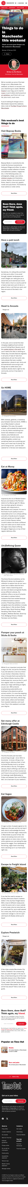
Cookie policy (5, 1153)
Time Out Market (20, 1135)
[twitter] (7, 1119)
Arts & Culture (20, 7)
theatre (3, 91)
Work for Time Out (6, 1137)
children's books (6, 178)
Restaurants (12, 7)
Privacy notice (5, 1145)
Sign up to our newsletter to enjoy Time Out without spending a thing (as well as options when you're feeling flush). (13, 215)
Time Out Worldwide (19, 1144)
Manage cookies (6, 1168)
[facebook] (3, 1119)
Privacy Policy (14, 228)
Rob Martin (17, 72)
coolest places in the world (12, 349)
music (3, 93)
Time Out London (21, 1148)
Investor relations (6, 1132)
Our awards (5, 1135)
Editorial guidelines (4, 1141)
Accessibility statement (5, 1157)
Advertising (19, 1132)
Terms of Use (6, 228)
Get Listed (19, 1129)
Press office (5, 1129)
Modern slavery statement (6, 1164)
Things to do (4, 7)
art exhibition (5, 95)
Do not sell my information (5, 1149)
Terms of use (5, 1161)
